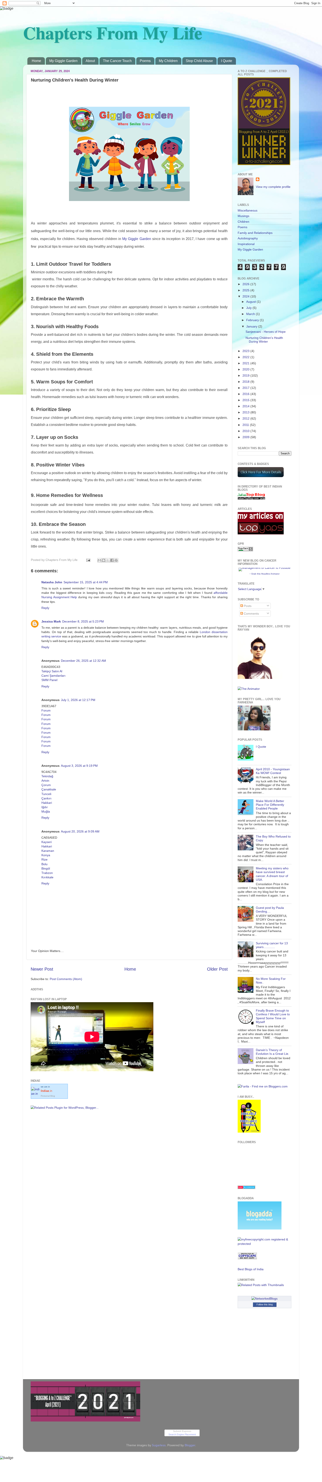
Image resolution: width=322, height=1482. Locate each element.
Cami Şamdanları (53, 675)
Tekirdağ (47, 776)
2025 (246, 290)
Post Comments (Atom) (66, 979)
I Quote (226, 61)
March (251, 314)
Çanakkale (48, 789)
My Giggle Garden (63, 61)
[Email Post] (88, 560)
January (252, 326)
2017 (246, 388)
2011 (246, 425)
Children (243, 221)
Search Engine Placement (182, 1434)
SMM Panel (49, 680)
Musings (243, 216)
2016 (246, 394)
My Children (168, 61)
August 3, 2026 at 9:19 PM (79, 765)
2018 (246, 381)
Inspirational (246, 244)
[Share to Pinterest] (116, 560)
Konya (45, 855)
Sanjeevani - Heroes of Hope (266, 331)
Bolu (44, 864)
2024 (246, 296)
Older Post (217, 969)
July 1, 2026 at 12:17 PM (78, 700)
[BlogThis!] (103, 560)
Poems (145, 61)
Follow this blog (265, 1304)
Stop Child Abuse (199, 61)
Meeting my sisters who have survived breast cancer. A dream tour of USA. (272, 873)
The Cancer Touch (117, 61)
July (249, 308)
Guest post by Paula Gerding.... (270, 909)
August (251, 301)
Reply (45, 608)
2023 (246, 351)
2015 (246, 400)
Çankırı (46, 798)
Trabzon (47, 873)
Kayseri (46, 842)
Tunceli (46, 794)
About (90, 61)
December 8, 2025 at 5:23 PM (83, 621)
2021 (246, 363)
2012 (246, 418)
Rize (44, 859)
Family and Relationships (255, 233)
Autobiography (248, 238)
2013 (246, 412)
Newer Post (42, 969)
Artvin (45, 780)
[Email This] (99, 560)
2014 (246, 406)
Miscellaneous (247, 210)
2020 (246, 369)
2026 (246, 284)
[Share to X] (108, 560)
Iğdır (44, 807)
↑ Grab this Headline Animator (264, 574)
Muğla (45, 811)
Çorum (46, 785)
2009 (246, 437)
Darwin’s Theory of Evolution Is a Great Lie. (272, 1051)
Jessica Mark (51, 621)
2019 (246, 375)
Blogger (190, 1445)
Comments (251, 613)
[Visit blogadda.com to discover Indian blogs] (246, 1188)
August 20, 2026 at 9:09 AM (80, 831)
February (253, 320)
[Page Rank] (245, 550)
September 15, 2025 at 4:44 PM (86, 582)
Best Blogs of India (251, 1269)
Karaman (47, 850)
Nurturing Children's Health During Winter (264, 339)
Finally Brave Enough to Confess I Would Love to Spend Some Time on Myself (273, 1016)
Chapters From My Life (112, 32)
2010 (246, 431)
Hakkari (46, 802)
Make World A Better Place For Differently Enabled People (270, 804)
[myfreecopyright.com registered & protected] (264, 1243)
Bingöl (45, 868)
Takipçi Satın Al (51, 671)
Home (36, 61)
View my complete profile (273, 187)
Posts (247, 606)
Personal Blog (48, 1096)
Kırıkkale (47, 877)
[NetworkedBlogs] (264, 1298)
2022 (246, 357)
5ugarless (159, 1445)
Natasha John (51, 582)
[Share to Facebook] (112, 560)
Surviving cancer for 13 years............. (272, 945)
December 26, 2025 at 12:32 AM (83, 660)
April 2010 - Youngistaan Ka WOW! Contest (273, 771)
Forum (46, 710)
